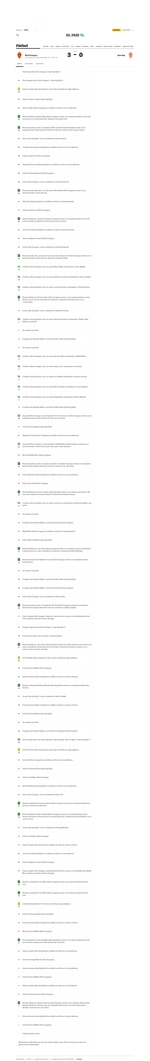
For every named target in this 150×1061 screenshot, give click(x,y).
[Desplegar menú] (17, 35)
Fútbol (22, 46)
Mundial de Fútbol (128, 46)
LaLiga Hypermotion (41, 1059)
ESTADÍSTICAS (40, 63)
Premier (78, 46)
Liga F (72, 46)
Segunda (58, 46)
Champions (99, 46)
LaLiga (52, 46)
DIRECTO (19, 63)
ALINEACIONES (29, 63)
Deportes (46, 46)
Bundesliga (85, 46)
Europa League (108, 46)
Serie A (92, 46)
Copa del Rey (65, 46)
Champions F (117, 46)
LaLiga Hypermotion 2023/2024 (63, 1059)
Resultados (20, 1059)
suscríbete (116, 30)
